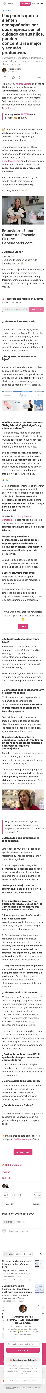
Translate (8, 11)
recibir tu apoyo (22, 1139)
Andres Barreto (14, 69)
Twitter (6, 1172)
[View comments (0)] (13, 77)
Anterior (10, 1204)
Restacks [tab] (20, 1222)
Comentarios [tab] (9, 1222)
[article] (23, 1270)
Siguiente (36, 1204)
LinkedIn (6, 1178)
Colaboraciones (13, 1165)
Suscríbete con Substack (25, 1360)
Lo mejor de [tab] (8, 1254)
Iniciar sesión (37, 3)
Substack (10, 1387)
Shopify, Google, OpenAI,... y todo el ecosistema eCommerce (16, 1271)
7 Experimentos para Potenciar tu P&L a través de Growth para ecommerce (17, 1289)
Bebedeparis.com (11, 161)
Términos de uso (32, 1366)
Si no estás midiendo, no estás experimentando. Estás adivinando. (15, 1296)
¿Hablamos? (9, 108)
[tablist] (14, 1221)
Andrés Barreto (23, 83)
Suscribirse (25, 3)
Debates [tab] (27, 1254)
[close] (39, 1305)
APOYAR (25, 114)
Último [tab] (19, 1254)
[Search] (41, 1253)
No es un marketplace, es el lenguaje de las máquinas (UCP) (16, 1264)
